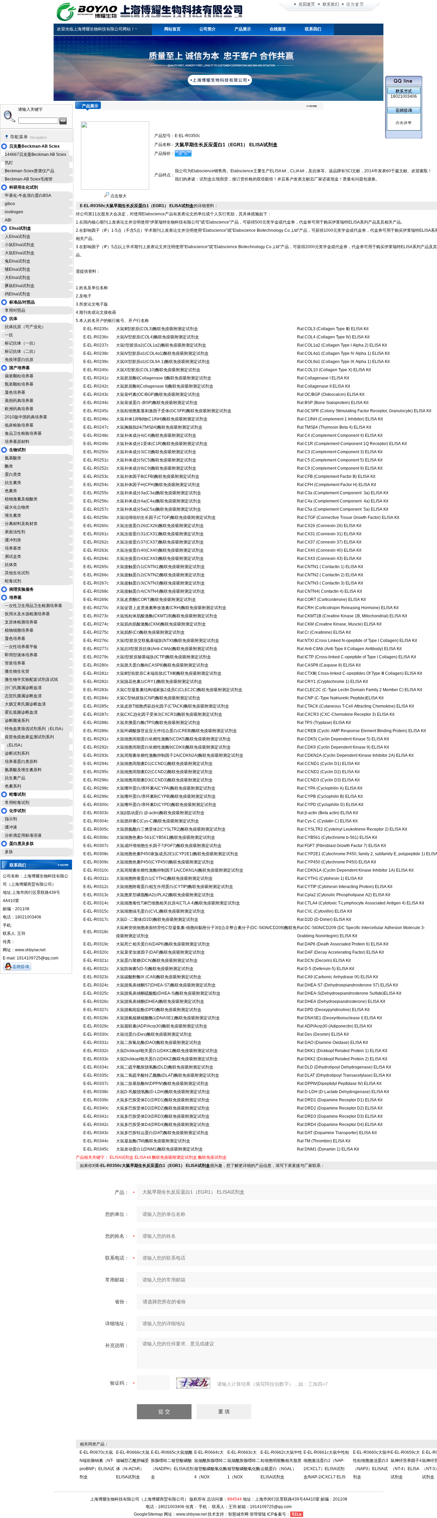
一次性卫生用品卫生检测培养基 (33, 605)
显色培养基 (15, 392)
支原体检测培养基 (21, 622)
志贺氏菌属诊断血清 (23, 696)
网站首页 (172, 29)
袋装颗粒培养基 (19, 376)
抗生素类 (13, 482)
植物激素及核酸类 (21, 499)
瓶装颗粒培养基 (19, 384)
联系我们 (313, 29)
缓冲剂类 (13, 540)
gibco (10, 203)
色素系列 (13, 786)
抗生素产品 (15, 778)
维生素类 (13, 515)
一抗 (9, 335)
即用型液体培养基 (21, 655)
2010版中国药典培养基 (26, 417)
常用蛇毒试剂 (17, 802)
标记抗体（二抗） (21, 351)
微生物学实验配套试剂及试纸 (31, 679)
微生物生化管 (17, 671)
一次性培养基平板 (21, 646)
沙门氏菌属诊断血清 (23, 687)
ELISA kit (143, 1157)
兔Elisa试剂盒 (17, 261)
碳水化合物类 (17, 507)
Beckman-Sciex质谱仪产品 (29, 171)
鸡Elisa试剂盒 (17, 294)
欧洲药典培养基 (19, 408)
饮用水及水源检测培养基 (27, 614)
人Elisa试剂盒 (17, 236)
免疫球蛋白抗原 (19, 359)
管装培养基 (15, 663)
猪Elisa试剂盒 (17, 269)
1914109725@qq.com (271, 1506)
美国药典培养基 (19, 400)
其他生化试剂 (17, 572)
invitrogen (14, 212)
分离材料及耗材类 (21, 523)
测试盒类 (13, 556)
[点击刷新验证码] (193, 1383)
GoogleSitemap (148, 1514)
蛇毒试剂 (13, 581)
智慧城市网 (238, 1514)
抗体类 (11, 564)
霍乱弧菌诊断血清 (21, 712)
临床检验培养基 (19, 425)
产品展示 (243, 29)
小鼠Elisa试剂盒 (19, 244)
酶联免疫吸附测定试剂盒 (174, 1157)
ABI (8, 220)
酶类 (9, 466)
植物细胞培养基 (19, 630)
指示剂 (11, 819)
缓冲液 (11, 827)
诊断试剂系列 (17, 753)
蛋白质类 (13, 474)
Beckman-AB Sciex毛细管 (29, 179)
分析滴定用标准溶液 (23, 835)
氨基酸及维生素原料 (23, 769)
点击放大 (118, 195)
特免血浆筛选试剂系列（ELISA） (35, 728)
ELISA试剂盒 (121, 1157)
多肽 (9, 851)
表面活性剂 (15, 531)
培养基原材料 (17, 441)
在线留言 (278, 29)
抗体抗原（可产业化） (25, 326)
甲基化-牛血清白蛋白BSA (28, 195)
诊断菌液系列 (17, 720)
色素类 (11, 490)
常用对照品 (15, 310)
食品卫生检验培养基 (23, 433)
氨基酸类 (13, 458)
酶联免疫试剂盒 (212, 1157)
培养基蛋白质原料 (21, 761)
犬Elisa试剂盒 (17, 277)
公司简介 (207, 29)
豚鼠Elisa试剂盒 (19, 285)
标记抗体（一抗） (21, 343)
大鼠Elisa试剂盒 (19, 253)
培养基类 (13, 548)
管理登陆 (258, 1514)
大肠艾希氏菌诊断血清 (25, 704)
